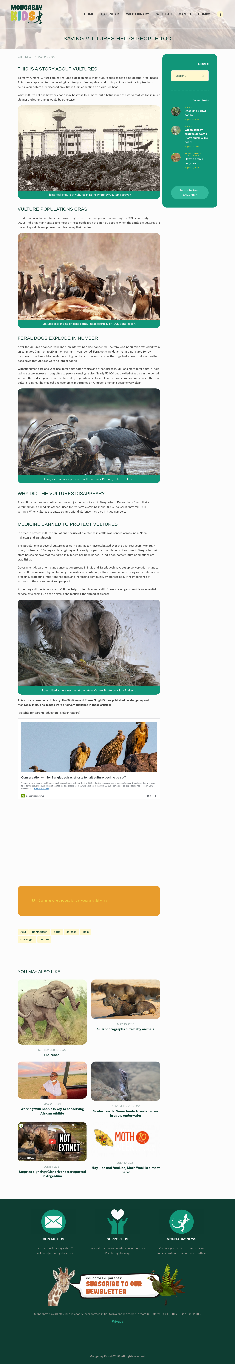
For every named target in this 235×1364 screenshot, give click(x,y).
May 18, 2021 (125, 1024)
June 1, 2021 (52, 1166)
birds (57, 931)
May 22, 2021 (52, 1104)
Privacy (117, 1321)
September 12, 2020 (52, 1049)
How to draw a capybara (194, 161)
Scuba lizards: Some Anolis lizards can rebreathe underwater (125, 1113)
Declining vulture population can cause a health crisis (73, 900)
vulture (44, 939)
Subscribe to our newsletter (190, 193)
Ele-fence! (52, 1055)
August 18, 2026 (192, 146)
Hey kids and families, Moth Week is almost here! (126, 1170)
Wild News (25, 57)
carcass (71, 931)
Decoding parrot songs (195, 113)
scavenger (27, 939)
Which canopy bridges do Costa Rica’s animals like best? (196, 136)
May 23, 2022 (46, 57)
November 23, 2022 (126, 1106)
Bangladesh (39, 931)
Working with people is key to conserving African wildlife (52, 1111)
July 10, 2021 (125, 1162)
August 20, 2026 (192, 119)
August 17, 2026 (192, 168)
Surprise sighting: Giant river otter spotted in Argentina (52, 1174)
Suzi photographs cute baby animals (125, 1029)
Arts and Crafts (192, 153)
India (85, 931)
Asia (23, 931)
